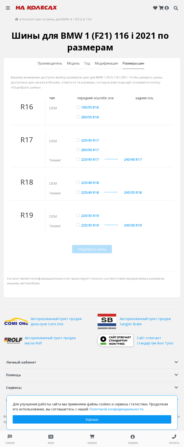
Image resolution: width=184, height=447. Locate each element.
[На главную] (36, 8)
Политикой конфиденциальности (116, 409)
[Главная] (16, 19)
